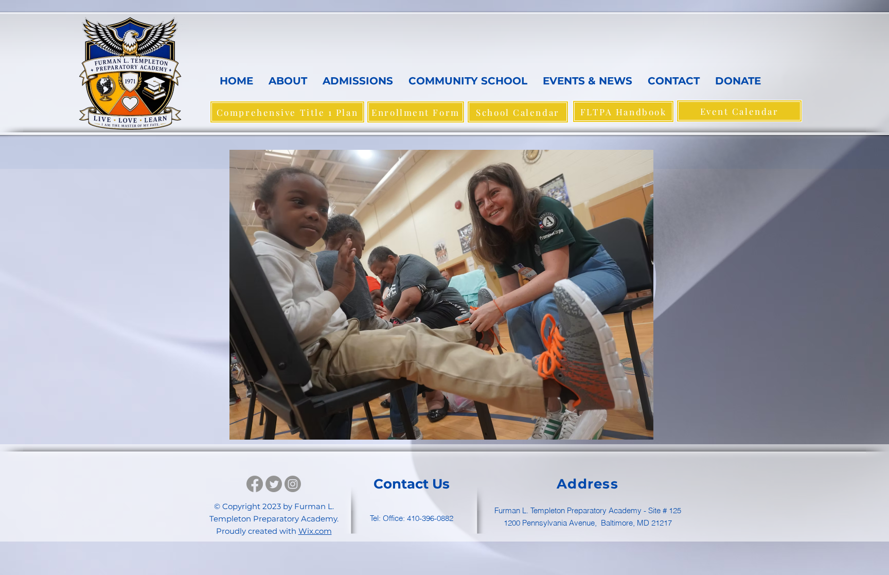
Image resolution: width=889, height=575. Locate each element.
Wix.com (315, 531)
